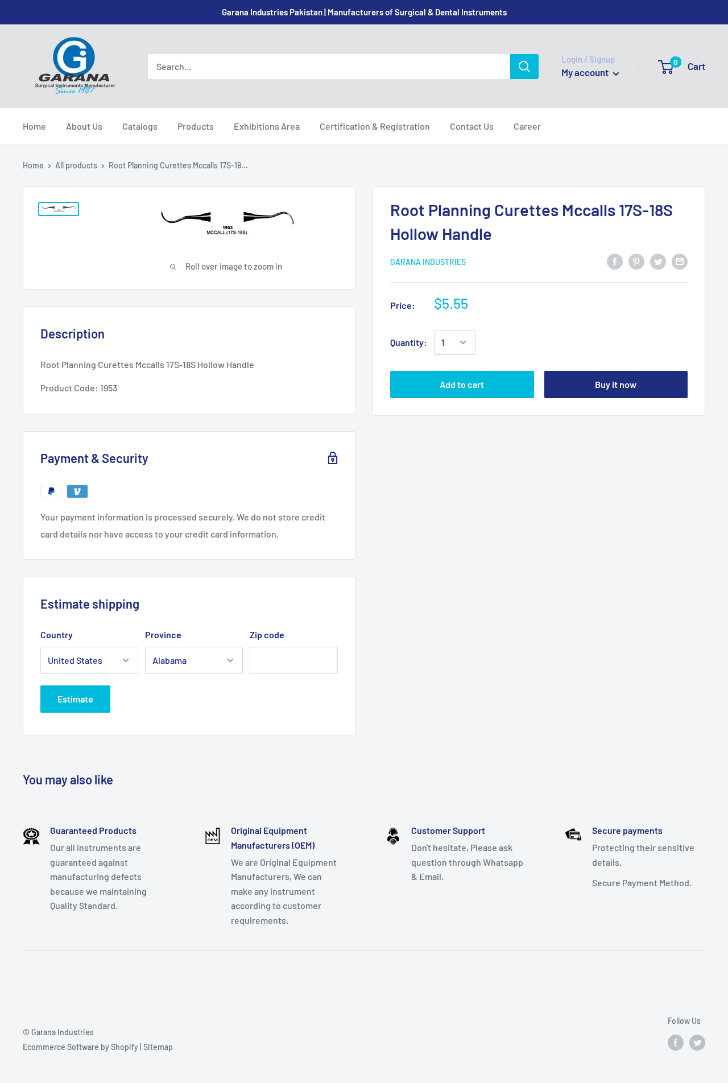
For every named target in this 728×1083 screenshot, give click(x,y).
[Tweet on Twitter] (658, 261)
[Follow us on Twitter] (697, 1043)
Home (34, 126)
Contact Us (472, 126)
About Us (84, 126)
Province (163, 634)
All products (76, 165)
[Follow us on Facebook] (676, 1043)
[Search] (524, 66)
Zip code (267, 634)
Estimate (75, 698)
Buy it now (615, 384)
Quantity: (408, 342)
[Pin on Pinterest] (636, 261)
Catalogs (140, 126)
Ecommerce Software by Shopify (80, 1047)
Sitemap (158, 1047)
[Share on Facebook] (615, 261)
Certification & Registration (375, 126)
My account (585, 72)
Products (195, 126)
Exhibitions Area (267, 126)
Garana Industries (428, 261)
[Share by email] (680, 261)
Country (56, 634)
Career (527, 126)
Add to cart (462, 384)
